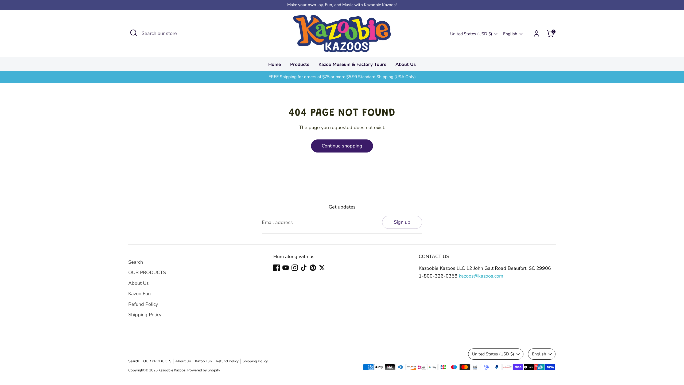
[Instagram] (295, 267)
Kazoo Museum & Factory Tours (352, 64)
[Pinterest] (313, 267)
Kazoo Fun (139, 293)
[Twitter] (322, 267)
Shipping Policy (144, 314)
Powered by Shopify (203, 370)
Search (135, 262)
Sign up (402, 222)
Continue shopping (342, 146)
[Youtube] (285, 267)
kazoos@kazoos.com (481, 276)
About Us (405, 64)
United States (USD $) (471, 34)
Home (274, 64)
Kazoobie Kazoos (172, 370)
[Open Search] (133, 32)
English (510, 34)
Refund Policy (143, 304)
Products (299, 64)
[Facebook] (276, 267)
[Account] (536, 33)
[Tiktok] (304, 267)
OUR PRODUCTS (147, 272)
